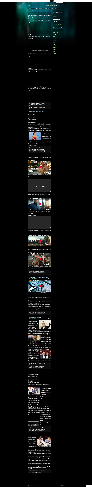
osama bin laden (31, 313)
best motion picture (41, 363)
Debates (32, 8)
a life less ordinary (34, 363)
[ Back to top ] (62, 485)
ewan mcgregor (39, 271)
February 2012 (54, 53)
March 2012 (54, 52)
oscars (41, 106)
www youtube (41, 274)
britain (37, 103)
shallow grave (30, 367)
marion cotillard (36, 429)
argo (34, 147)
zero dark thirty (34, 314)
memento (39, 429)
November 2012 (55, 47)
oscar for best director (37, 313)
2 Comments (35, 318)
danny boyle (32, 364)
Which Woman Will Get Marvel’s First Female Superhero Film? (58, 26)
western (39, 274)
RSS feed (49, 5)
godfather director (37, 104)
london (32, 105)
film (41, 271)
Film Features (40, 8)
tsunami (37, 274)
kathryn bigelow (32, 272)
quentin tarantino (33, 273)
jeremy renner (33, 312)
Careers (30, 8)
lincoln (44, 272)
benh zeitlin (39, 147)
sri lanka (33, 107)
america (33, 311)
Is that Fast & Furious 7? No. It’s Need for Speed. (57, 25)
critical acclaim (40, 470)
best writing (32, 427)
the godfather (41, 107)
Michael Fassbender (35, 106)
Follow (54, 16)
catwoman (36, 427)
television (40, 367)
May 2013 (54, 43)
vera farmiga (35, 472)
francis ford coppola (33, 104)
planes (36, 471)
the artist (38, 151)
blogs (34, 427)
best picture (30, 103)
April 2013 (54, 44)
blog (36, 103)
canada (39, 103)
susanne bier (35, 107)
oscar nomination (36, 366)
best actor (41, 147)
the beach (42, 367)
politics (42, 313)
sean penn (39, 273)
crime (43, 311)
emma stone (33, 271)
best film (38, 311)
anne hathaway (31, 147)
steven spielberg (35, 151)
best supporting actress (36, 149)
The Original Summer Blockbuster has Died (57, 27)
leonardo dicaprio (36, 272)
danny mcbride (43, 470)
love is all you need (39, 105)
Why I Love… (56, 8)
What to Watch (52, 8)
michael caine (41, 429)
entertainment (36, 271)
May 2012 (54, 51)
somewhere (30, 107)
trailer (35, 274)
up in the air (33, 472)
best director (35, 311)
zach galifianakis (39, 472)
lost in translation (34, 105)
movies (38, 106)
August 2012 (54, 49)
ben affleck (36, 147)
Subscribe (55, 11)
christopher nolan (42, 427)
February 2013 (54, 45)
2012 (31, 311)
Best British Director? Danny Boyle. (35, 317)
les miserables (43, 150)
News (43, 8)
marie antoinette (31, 106)
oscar (33, 313)
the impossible (33, 274)
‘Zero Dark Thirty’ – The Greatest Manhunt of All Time (38, 277)
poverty (43, 106)
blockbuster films (34, 103)
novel (33, 471)
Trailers (48, 8)
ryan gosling (36, 273)
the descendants (40, 151)
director (34, 364)
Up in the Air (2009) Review (33, 433)
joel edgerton (39, 312)
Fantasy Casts (36, 8)
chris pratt (41, 311)
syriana (41, 471)
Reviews (46, 8)
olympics (33, 366)
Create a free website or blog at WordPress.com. (32, 485)
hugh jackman (32, 150)
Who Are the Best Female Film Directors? (36, 12)
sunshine (38, 367)
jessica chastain (40, 150)
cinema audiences (42, 103)
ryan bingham (38, 471)
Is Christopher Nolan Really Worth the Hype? (36, 370)
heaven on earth (40, 104)
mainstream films (43, 105)
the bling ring (38, 107)
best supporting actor (31, 149)
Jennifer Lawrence (36, 150)
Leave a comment (35, 278)
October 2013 (54, 40)
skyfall (32, 151)
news (39, 106)
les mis (39, 272)
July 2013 (54, 42)
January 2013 (54, 46)
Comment (50, 102)
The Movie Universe (35, 5)
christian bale (39, 427)
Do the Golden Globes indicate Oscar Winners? (37, 111)
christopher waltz (42, 149)
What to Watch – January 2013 (34, 154)
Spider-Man (33, 430)
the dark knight (40, 430)
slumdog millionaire (35, 367)
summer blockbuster (37, 430)
